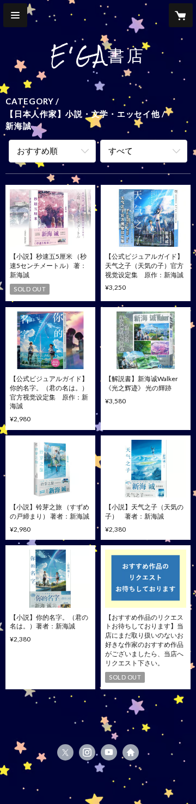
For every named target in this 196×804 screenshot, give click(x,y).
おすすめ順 (37, 150)
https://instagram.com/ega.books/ (87, 752)
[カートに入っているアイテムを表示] (181, 15)
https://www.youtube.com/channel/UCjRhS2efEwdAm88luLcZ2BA (109, 752)
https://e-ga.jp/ (130, 752)
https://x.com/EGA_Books (65, 752)
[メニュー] (15, 15)
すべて (120, 150)
